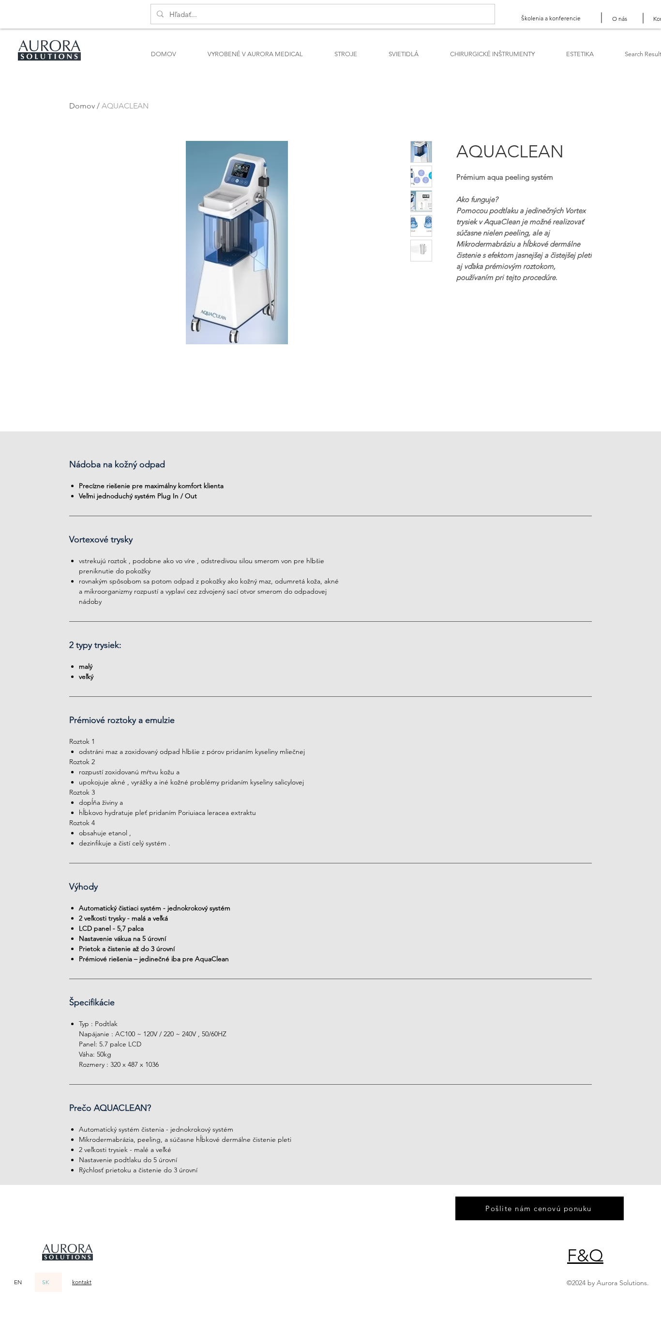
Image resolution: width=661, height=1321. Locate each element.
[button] (585, 1255)
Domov (82, 105)
